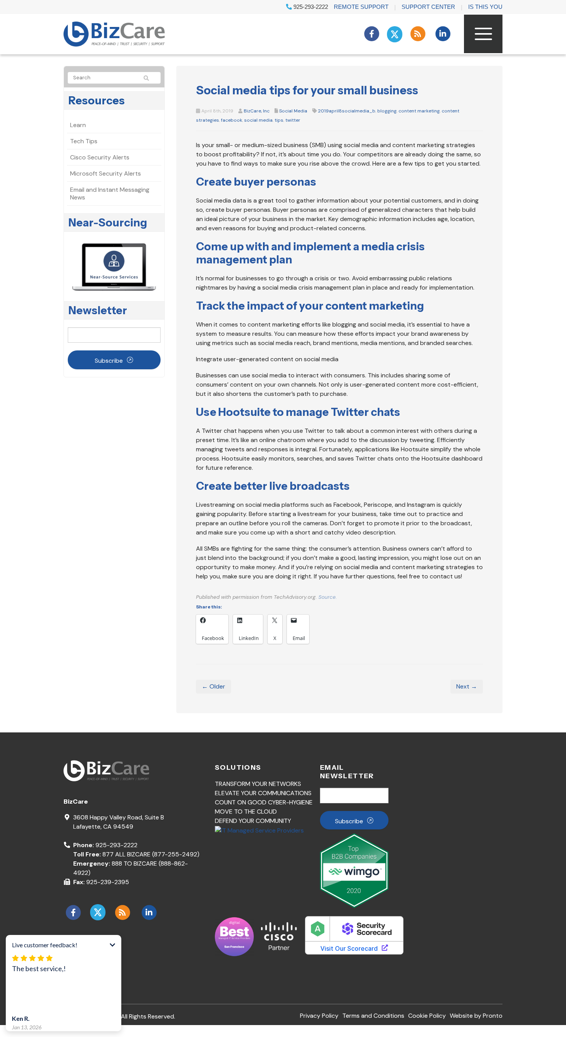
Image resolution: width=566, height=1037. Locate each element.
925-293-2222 (310, 6)
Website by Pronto (476, 1016)
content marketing (419, 111)
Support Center (428, 6)
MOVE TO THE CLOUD (246, 811)
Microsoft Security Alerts (105, 173)
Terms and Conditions (373, 1016)
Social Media (293, 111)
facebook (231, 120)
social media (258, 120)
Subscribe (109, 361)
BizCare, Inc (257, 111)
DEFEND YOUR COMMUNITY (253, 821)
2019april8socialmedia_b (346, 111)
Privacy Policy (319, 1016)
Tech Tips (83, 141)
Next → (466, 686)
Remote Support (361, 6)
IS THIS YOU (485, 6)
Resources (97, 100)
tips (279, 120)
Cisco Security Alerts (99, 157)
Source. (327, 597)
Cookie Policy (427, 1016)
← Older (213, 686)
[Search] (150, 78)
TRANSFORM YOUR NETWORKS (258, 784)
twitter (292, 120)
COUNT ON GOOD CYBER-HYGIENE (264, 802)
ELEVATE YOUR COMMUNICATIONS (263, 793)
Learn (78, 125)
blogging (387, 111)
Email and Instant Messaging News (109, 193)
